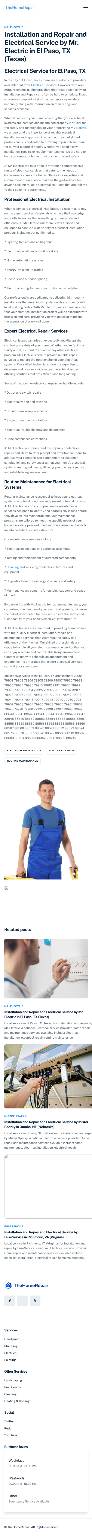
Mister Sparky (15, 1116)
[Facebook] (9, 1301)
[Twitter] (22, 1301)
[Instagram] (35, 1301)
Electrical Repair (61, 750)
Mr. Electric (14, 27)
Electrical (38, 85)
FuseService (14, 1226)
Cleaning (13, 567)
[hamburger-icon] (85, 7)
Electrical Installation (24, 750)
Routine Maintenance (22, 761)
